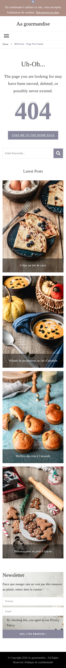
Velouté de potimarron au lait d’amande (33, 360)
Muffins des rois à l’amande (33, 456)
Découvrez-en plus (47, 12)
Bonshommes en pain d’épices (33, 551)
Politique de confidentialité (39, 662)
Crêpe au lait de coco (33, 265)
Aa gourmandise (33, 24)
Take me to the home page (33, 135)
